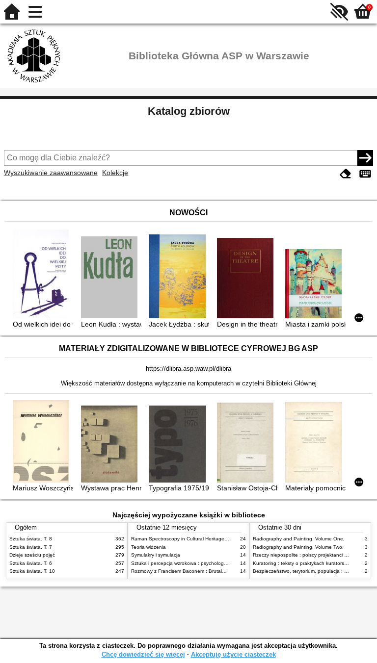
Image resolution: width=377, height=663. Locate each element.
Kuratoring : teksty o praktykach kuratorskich (303, 563)
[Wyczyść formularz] (345, 174)
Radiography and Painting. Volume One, (299, 538)
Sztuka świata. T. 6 (30, 563)
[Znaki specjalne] (365, 174)
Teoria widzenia (148, 547)
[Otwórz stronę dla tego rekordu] (43, 275)
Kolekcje (115, 173)
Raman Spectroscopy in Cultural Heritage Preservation (192, 538)
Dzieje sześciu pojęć (32, 555)
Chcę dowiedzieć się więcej (143, 654)
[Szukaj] (365, 158)
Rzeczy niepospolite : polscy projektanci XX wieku (309, 555)
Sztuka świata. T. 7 (30, 547)
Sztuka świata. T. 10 (32, 571)
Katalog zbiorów (189, 111)
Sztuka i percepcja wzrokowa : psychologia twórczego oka (196, 563)
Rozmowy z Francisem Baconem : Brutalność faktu (188, 571)
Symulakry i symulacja (155, 555)
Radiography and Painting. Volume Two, (298, 547)
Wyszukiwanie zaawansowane (51, 173)
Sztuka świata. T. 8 (30, 538)
